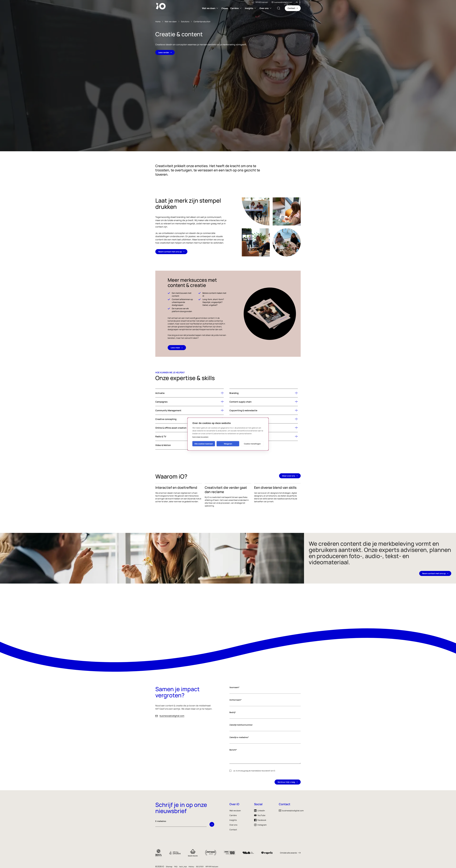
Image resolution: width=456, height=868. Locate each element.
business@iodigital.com (283, 2)
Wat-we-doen (171, 21)
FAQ (175, 866)
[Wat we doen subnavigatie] (217, 8)
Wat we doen (208, 8)
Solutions (185, 21)
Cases (224, 8)
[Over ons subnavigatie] (270, 8)
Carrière (234, 8)
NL (297, 2)
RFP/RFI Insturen (262, 2)
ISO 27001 (200, 866)
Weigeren (228, 443)
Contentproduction (202, 21)
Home (157, 21)
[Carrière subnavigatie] (240, 8)
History (191, 866)
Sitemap (169, 866)
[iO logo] (161, 6)
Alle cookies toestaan (203, 443)
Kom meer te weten (200, 436)
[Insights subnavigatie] (255, 8)
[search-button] (278, 8)
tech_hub (183, 866)
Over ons (264, 8)
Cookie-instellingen (252, 443)
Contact (233, 829)
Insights (249, 8)
